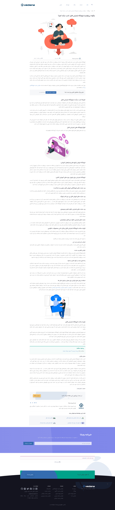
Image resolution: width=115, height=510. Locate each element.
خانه (87, 5)
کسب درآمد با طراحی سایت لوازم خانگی (73, 418)
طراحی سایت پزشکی (46, 493)
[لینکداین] (36, 489)
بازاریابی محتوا (68, 287)
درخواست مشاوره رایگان (50, 92)
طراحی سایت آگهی (59, 491)
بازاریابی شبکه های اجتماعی (58, 287)
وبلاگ (88, 11)
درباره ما (74, 489)
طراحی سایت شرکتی (58, 498)
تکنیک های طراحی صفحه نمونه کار (46, 423)
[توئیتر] (28, 489)
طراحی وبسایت (79, 388)
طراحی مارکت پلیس (58, 496)
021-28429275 (42, 92)
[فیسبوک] (31, 489)
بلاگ (74, 5)
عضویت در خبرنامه (28, 443)
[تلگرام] (25, 489)
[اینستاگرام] (34, 489)
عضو (85, 458)
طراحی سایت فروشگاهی (58, 489)
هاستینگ (48, 489)
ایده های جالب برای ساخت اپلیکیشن (74, 423)
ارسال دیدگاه (37, 396)
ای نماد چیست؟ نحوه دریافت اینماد (70, 351)
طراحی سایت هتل (49, 418)
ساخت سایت (48, 491)
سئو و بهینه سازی (72, 493)
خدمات (81, 5)
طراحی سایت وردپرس (46, 496)
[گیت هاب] (22, 489)
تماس (61, 5)
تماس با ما (30, 474)
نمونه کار (67, 5)
